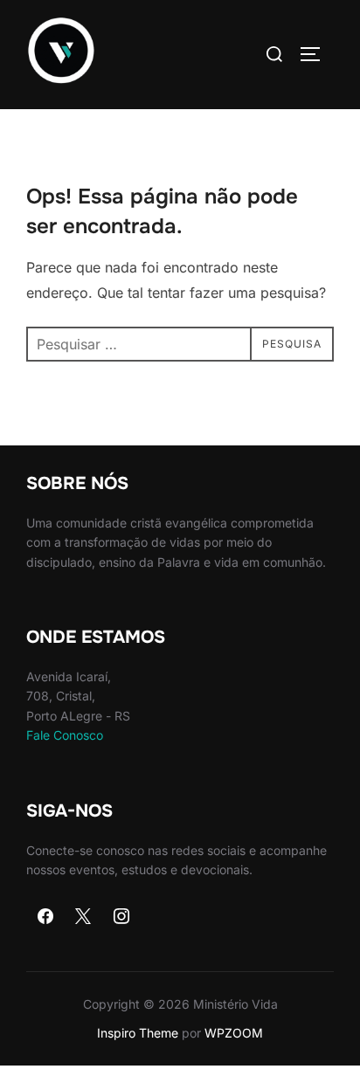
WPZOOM (233, 1032)
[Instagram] (121, 917)
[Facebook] (45, 917)
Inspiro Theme (137, 1032)
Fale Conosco (64, 735)
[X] (84, 917)
